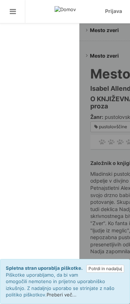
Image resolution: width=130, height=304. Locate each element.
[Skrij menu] (12, 11)
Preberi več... (62, 295)
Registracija (39, 46)
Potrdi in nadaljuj (105, 268)
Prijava (40, 60)
